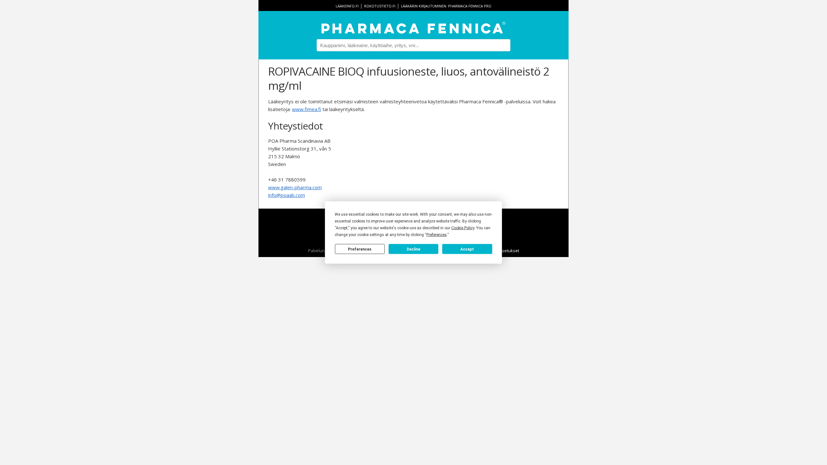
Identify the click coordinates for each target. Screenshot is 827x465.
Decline (413, 249)
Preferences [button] (436, 234)
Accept (467, 249)
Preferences (360, 249)
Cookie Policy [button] (462, 228)
